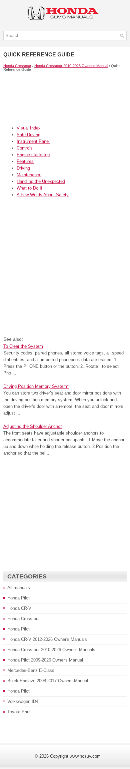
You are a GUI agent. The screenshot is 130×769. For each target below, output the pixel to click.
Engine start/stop (33, 154)
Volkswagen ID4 (22, 701)
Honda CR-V (19, 608)
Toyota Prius (19, 711)
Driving (23, 168)
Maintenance (29, 174)
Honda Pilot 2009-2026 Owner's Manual (45, 660)
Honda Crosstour (17, 66)
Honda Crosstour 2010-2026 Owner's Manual (71, 66)
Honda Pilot (18, 597)
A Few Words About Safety (43, 194)
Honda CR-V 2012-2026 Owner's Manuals (47, 639)
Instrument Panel (33, 141)
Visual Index (29, 128)
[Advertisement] (65, 98)
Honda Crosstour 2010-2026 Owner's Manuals (51, 649)
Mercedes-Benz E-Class (30, 670)
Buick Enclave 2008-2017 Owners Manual (47, 680)
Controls (25, 148)
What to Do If (29, 188)
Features (25, 161)
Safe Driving (28, 134)
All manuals (18, 587)
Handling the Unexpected (41, 181)
